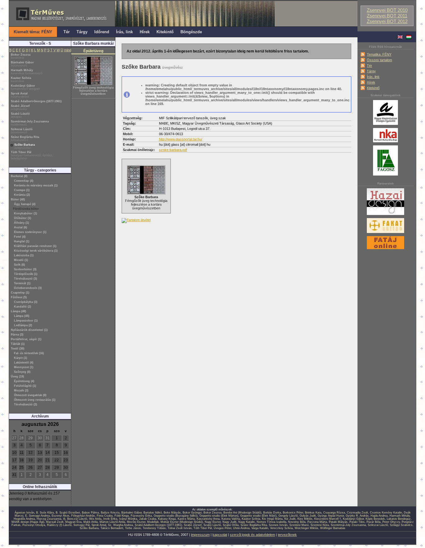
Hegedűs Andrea (24, 518)
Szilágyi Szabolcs (401, 525)
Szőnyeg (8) (22, 371)
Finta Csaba (105, 515)
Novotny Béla (297, 521)
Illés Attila (95, 518)
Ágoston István (24, 512)
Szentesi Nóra (320, 525)
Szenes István (278, 525)
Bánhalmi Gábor (22, 64)
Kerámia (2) (22, 194)
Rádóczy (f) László (59, 525)
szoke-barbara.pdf (173, 150)
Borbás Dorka (272, 512)
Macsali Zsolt (54, 521)
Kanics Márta (186, 518)
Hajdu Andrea (379, 515)
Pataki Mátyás (338, 521)
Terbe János (133, 528)
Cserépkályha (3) (25, 302)
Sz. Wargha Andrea (120, 525)
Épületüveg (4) (24, 381)
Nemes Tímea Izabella (271, 521)
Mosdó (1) (21, 260)
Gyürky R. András (357, 515)
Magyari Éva (73, 521)
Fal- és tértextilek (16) (29, 353)
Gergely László (288, 515)
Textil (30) (17, 348)
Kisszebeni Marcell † (327, 518)
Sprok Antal (20, 95)
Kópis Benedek (375, 518)
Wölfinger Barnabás (332, 528)
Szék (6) (19, 264)
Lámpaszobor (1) (26, 320)
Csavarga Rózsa (334, 512)
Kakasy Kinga (167, 518)
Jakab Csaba (147, 518)
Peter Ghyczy (391, 521)
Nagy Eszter (213, 521)
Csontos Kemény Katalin (386, 512)
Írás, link (373, 77)
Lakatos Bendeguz (399, 518)
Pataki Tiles (357, 521)
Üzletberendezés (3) (28, 288)
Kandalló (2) (22, 306)
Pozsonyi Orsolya (33, 525)
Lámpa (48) (18, 311)
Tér (369, 65)
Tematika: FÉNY (379, 54)
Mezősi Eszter (136, 521)
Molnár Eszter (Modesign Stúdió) (182, 521)
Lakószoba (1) (24, 255)
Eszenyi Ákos (60, 515)
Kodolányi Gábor (25, 87)
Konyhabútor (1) (25, 213)
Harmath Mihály (26, 72)
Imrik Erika (110, 518)
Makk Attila (90, 521)
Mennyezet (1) (23, 367)
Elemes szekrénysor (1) (30, 232)
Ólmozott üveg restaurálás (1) (34, 399)
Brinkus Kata (313, 512)
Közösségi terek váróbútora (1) (36, 250)
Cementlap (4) (23, 180)
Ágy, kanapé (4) (24, 204)
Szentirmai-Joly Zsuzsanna (30, 123)
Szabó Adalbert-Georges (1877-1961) (36, 101)
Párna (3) (17, 334)
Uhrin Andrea (241, 528)
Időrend (101, 32)
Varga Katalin (259, 528)
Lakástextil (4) (23, 362)
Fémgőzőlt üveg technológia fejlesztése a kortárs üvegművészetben (93, 90)
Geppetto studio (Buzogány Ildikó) (176, 515)
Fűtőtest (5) (19, 297)
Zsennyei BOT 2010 (387, 10)
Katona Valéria (231, 518)
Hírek (371, 82)
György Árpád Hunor (331, 515)
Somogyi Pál (81, 525)
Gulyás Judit (308, 515)
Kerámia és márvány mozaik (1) (36, 185)
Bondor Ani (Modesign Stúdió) (242, 512)
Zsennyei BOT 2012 (387, 21)
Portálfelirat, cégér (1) (26, 339)
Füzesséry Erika (141, 515)
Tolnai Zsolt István (180, 528)
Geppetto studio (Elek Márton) (218, 515)
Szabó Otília (231, 525)
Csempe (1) (22, 190)
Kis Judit (290, 518)
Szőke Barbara (24, 146)
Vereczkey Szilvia (281, 528)
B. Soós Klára (45, 512)
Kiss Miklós (304, 518)
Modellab (153, 521)
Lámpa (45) (21, 315)
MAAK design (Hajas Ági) (28, 521)
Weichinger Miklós (306, 528)
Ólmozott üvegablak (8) (30, 395)
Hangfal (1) (21, 241)
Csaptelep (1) (20, 292)
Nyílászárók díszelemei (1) (29, 329)
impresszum (200, 535)
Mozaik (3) (21, 390)
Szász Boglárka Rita (25, 138)
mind (67, 50)
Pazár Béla (374, 521)
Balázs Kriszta (110, 512)
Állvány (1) (21, 222)
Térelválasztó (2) (25, 404)
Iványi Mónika (128, 518)
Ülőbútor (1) (22, 218)
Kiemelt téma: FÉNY (33, 32)
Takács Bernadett (111, 528)
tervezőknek (287, 535)
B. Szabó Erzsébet (68, 512)
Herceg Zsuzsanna (49, 518)
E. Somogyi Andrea (37, 515)
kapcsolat (220, 535)
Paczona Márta (317, 521)
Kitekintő (373, 88)
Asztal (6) (20, 227)
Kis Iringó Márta (272, 518)
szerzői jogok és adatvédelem (252, 535)
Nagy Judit (229, 521)
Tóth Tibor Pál (32, 155)
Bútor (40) (18, 199)
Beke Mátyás (172, 512)
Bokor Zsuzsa (20, 56)
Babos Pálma (90, 512)
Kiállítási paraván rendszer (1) (35, 246)
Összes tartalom (379, 60)
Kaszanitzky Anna (208, 518)
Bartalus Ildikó (152, 512)
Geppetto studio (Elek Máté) (258, 515)
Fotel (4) (20, 236)
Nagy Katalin (246, 521)
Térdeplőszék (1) (25, 274)
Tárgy (371, 71)
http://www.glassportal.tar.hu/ (180, 139)
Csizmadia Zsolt (357, 512)
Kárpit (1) (20, 357)
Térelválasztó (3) (25, 278)
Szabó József (20, 107)
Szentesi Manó (299, 525)
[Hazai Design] (385, 215)
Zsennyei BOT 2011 (387, 15)
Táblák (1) (18, 343)
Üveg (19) (17, 376)
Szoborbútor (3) (25, 269)
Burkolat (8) (19, 176)
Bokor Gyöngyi (192, 512)
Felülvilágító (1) (25, 385)
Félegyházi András (83, 515)
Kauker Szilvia (21, 79)
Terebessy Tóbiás (154, 528)
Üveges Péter (222, 528)
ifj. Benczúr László (75, 518)
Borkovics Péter (293, 512)
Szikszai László (22, 131)
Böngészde (191, 32)
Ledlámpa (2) (23, 325)
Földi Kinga (121, 515)
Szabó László (20, 115)
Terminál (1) (22, 283)
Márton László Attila (112, 521)
